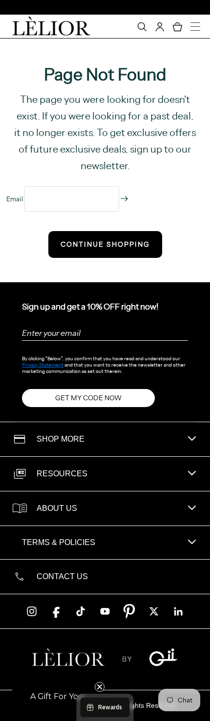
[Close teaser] (100, 687)
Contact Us (62, 576)
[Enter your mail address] (124, 199)
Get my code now (88, 397)
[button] (57, 696)
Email (15, 199)
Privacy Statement (42, 365)
